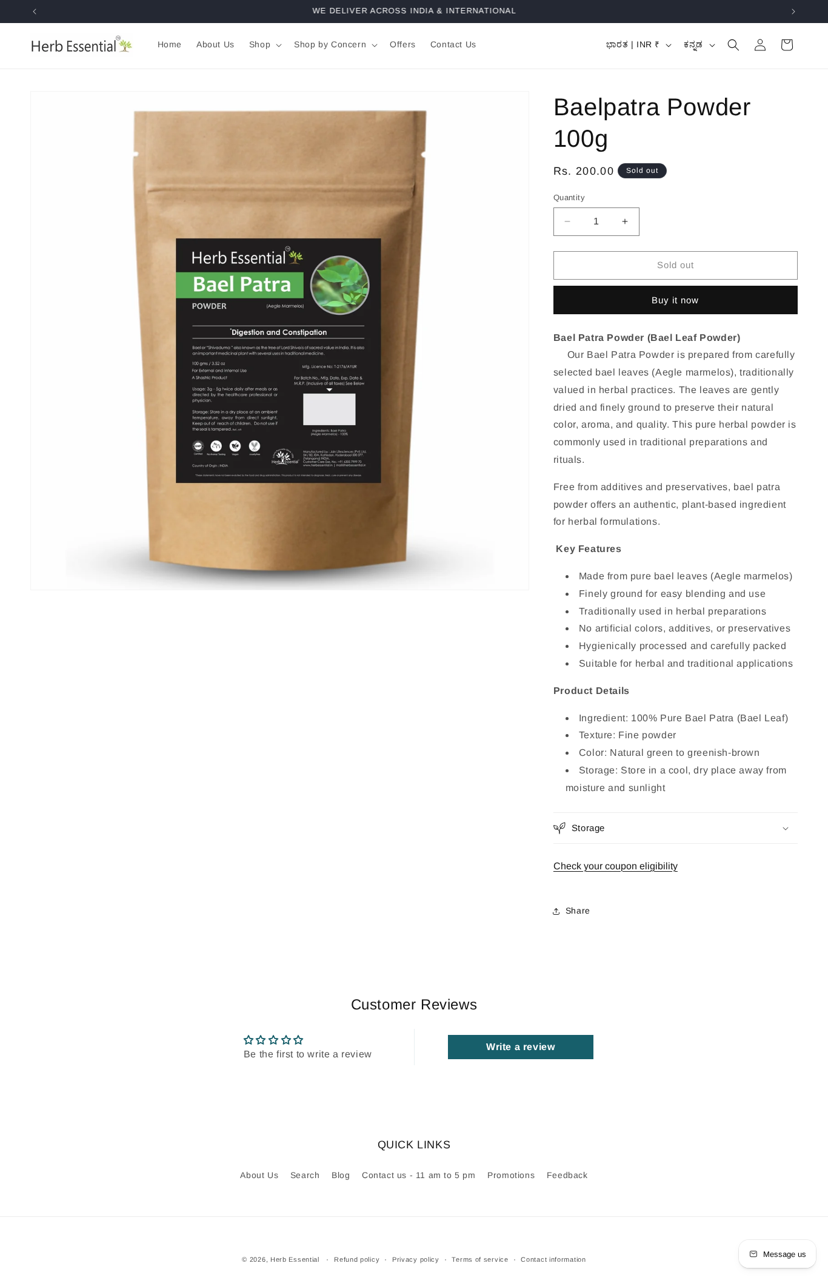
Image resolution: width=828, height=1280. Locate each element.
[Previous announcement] (34, 11)
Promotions (511, 1175)
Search (305, 1175)
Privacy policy (415, 1259)
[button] (264, 44)
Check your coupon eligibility (615, 866)
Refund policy (356, 1259)
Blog (341, 1175)
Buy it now (675, 300)
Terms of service (480, 1259)
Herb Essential (294, 1259)
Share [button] (578, 910)
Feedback (567, 1175)
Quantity (569, 197)
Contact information (553, 1259)
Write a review (520, 1047)
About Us (259, 1175)
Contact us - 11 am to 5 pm (419, 1175)
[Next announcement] (793, 11)
